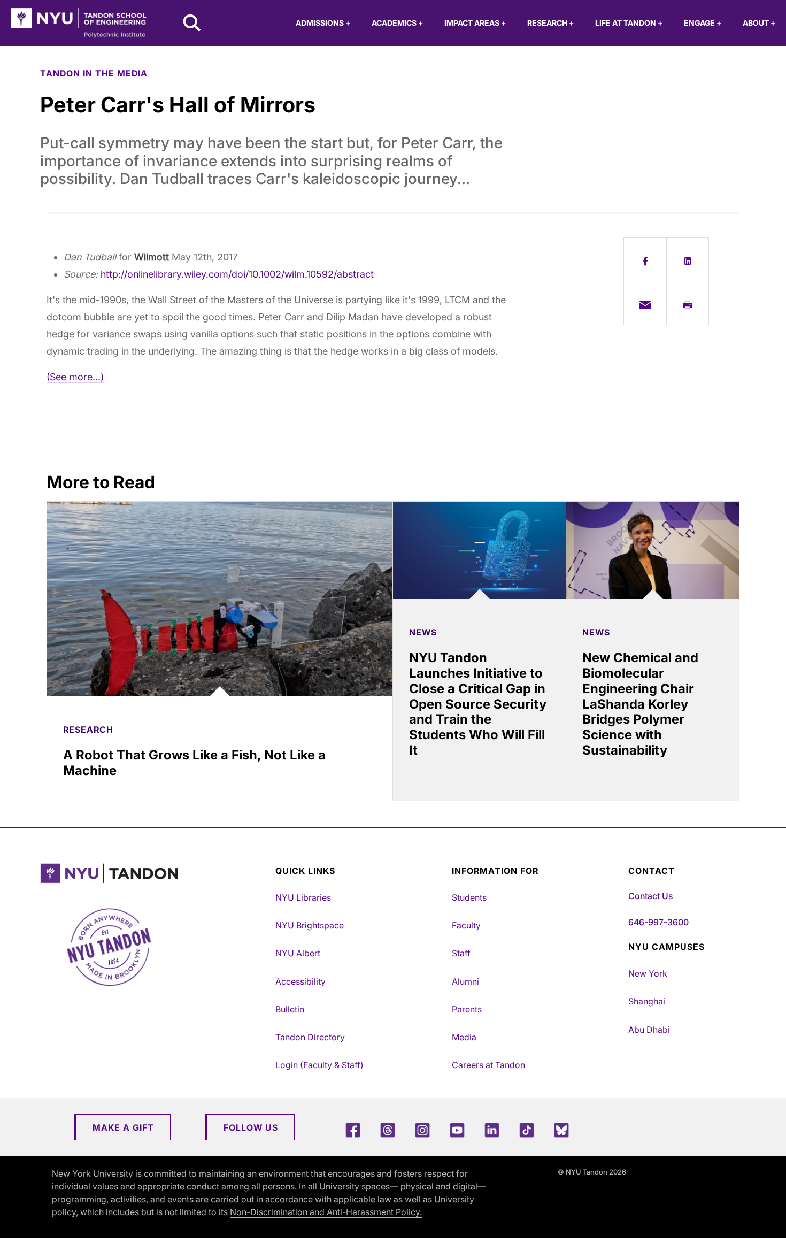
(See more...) (75, 376)
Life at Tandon (628, 22)
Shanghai (646, 1001)
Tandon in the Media (94, 73)
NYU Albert (297, 953)
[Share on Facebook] (645, 259)
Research (550, 22)
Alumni (465, 981)
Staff (461, 953)
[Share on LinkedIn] (688, 259)
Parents (467, 1009)
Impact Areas (475, 22)
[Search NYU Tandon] (192, 24)
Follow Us (251, 1127)
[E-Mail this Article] (645, 303)
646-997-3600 (658, 922)
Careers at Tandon (488, 1065)
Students (469, 897)
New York (647, 973)
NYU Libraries (303, 897)
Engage (702, 22)
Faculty (466, 925)
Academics (397, 22)
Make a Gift (123, 1127)
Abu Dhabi (649, 1029)
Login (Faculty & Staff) (319, 1065)
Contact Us (650, 896)
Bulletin (289, 1009)
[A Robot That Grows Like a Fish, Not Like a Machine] (219, 599)
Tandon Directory (310, 1037)
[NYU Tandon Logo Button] (155, 873)
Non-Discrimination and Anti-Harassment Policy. (326, 1212)
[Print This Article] (688, 303)
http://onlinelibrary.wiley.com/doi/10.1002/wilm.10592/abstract (237, 274)
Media (464, 1037)
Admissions (323, 22)
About (759, 22)
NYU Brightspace (309, 925)
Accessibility (300, 981)
